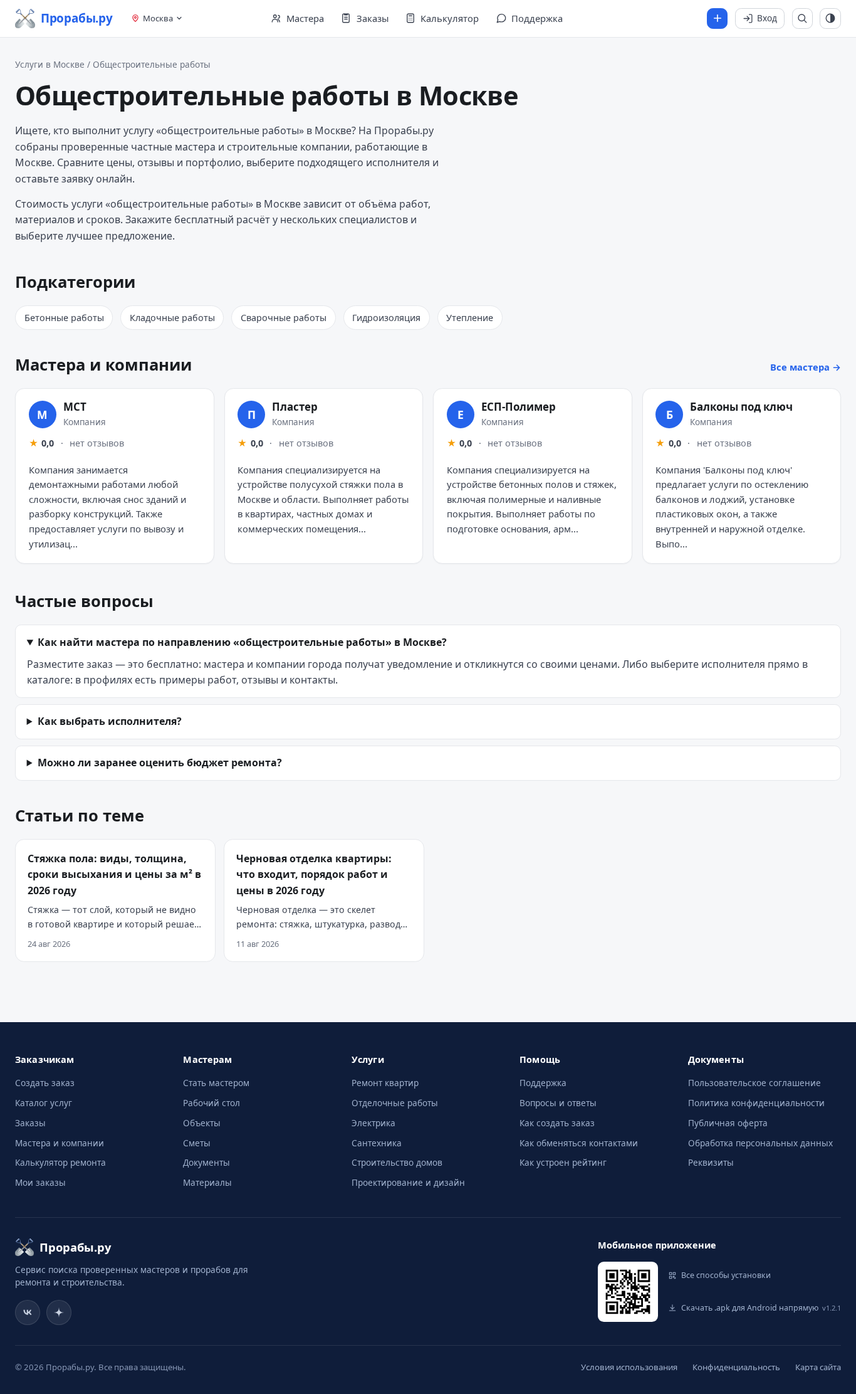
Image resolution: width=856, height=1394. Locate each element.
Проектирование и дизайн (408, 1182)
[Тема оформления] (830, 18)
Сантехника (377, 1143)
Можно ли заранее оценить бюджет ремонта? (160, 762)
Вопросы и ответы (558, 1103)
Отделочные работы (395, 1103)
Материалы (207, 1182)
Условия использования (629, 1367)
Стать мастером (216, 1083)
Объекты (202, 1123)
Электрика (373, 1123)
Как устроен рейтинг (563, 1162)
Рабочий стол (211, 1103)
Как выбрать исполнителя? (110, 721)
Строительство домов (397, 1162)
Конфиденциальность (736, 1367)
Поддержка (542, 1083)
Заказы (30, 1123)
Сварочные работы (283, 318)
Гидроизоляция (386, 318)
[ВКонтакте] (27, 1312)
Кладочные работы (172, 318)
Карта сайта (818, 1367)
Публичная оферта (728, 1123)
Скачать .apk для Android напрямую (761, 1307)
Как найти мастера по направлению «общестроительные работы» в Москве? (242, 642)
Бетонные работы (64, 318)
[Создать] (717, 18)
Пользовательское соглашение (754, 1083)
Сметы (197, 1143)
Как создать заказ (557, 1123)
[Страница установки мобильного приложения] (628, 1292)
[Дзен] (58, 1312)
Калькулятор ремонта (60, 1162)
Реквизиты (711, 1162)
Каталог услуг (43, 1103)
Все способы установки (726, 1275)
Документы (206, 1162)
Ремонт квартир (385, 1083)
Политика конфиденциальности (756, 1103)
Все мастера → (805, 367)
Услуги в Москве (50, 64)
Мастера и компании (59, 1143)
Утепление (469, 318)
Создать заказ (45, 1083)
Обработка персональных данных (760, 1143)
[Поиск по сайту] (802, 18)
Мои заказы (40, 1182)
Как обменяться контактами (578, 1143)
